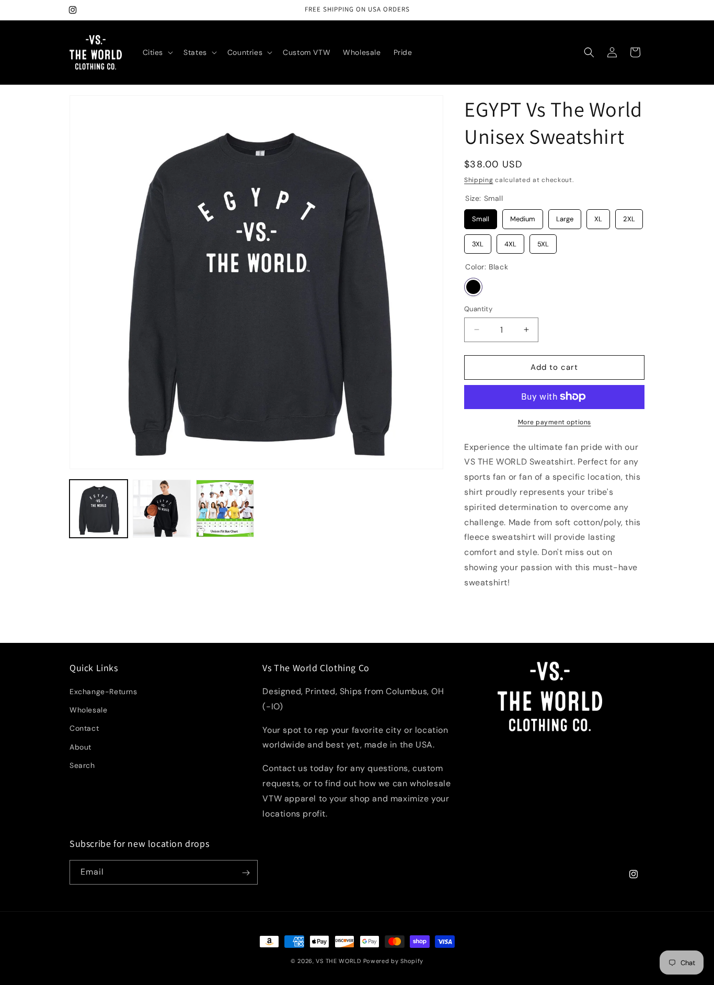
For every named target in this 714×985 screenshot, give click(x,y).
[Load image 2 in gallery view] (162, 509)
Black (473, 287)
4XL (510, 241)
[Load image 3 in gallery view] (225, 509)
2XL (629, 216)
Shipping (478, 180)
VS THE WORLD (338, 961)
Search (82, 766)
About (80, 747)
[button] (157, 52)
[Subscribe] (245, 873)
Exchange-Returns (103, 692)
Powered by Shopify (393, 961)
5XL (543, 241)
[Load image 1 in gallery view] (99, 509)
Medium (522, 216)
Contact (84, 728)
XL (598, 216)
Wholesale (88, 710)
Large (565, 216)
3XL (477, 241)
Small (481, 216)
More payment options (554, 421)
